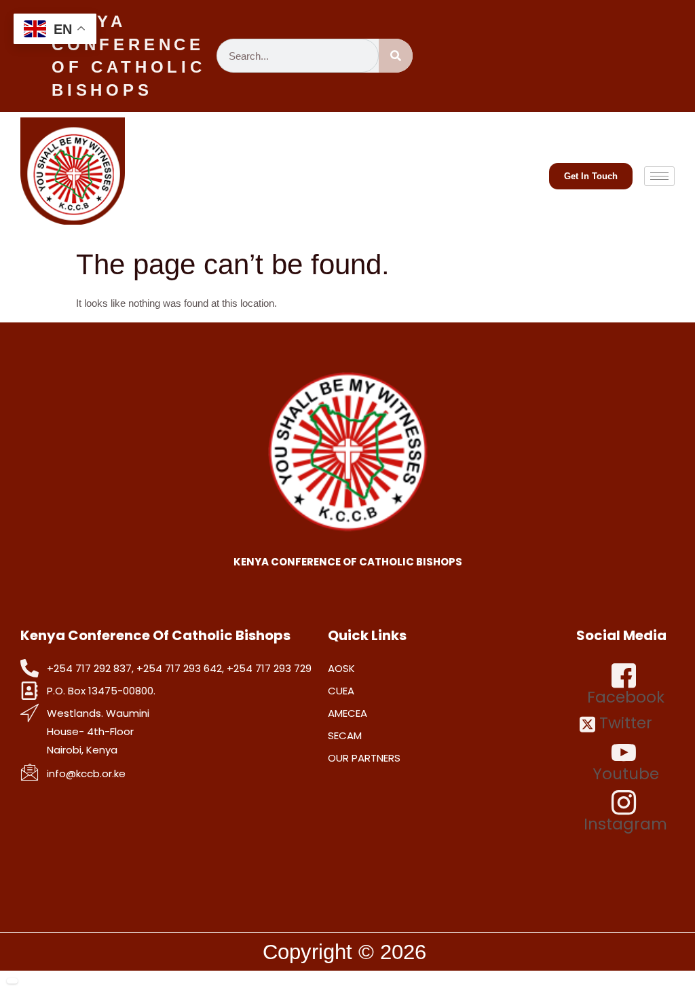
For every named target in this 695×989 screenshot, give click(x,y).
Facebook (625, 696)
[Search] (396, 56)
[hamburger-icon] (659, 176)
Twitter (623, 723)
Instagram (625, 823)
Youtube (626, 773)
